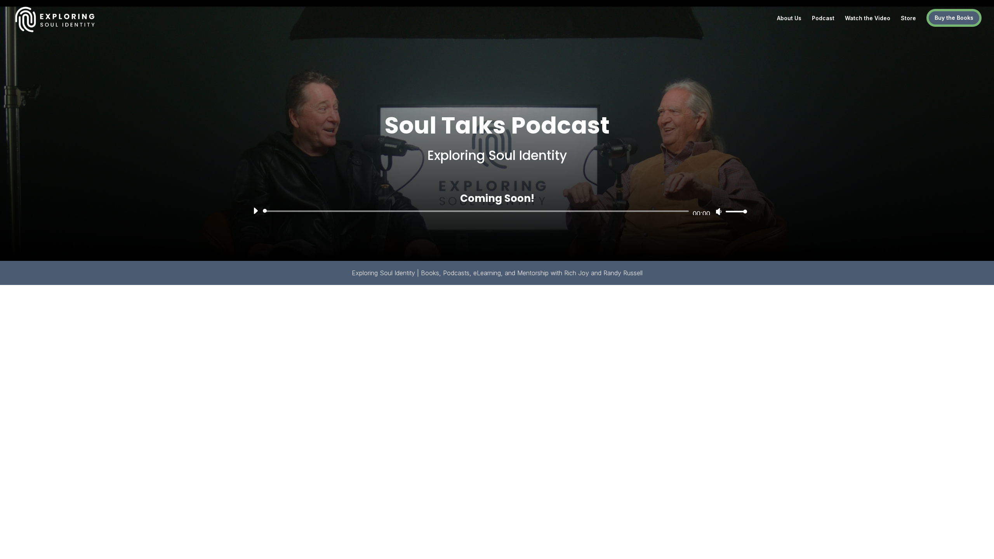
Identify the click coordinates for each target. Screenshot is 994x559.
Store (908, 18)
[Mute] (718, 211)
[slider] (734, 211)
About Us (789, 18)
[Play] (255, 211)
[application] (497, 211)
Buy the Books (954, 17)
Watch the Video (867, 18)
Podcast (823, 18)
